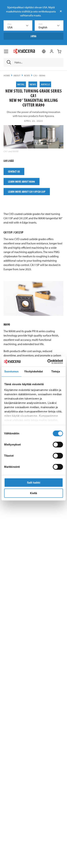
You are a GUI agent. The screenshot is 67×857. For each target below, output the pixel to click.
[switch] (58, 444)
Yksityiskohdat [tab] (33, 371)
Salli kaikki (33, 482)
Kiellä (33, 493)
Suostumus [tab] (11, 371)
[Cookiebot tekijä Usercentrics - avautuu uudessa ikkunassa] (48, 361)
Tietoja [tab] (55, 371)
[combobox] (18, 25)
